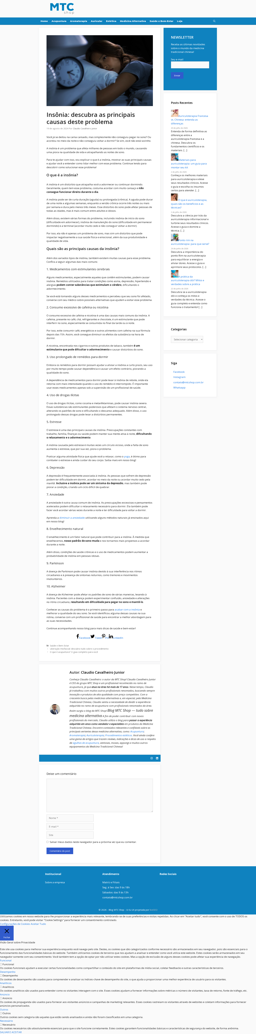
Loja (179, 21)
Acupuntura (59, 21)
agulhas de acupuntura (86, 743)
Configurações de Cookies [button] (15, 924)
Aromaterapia (78, 21)
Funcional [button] (6, 960)
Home (44, 21)
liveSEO (153, 909)
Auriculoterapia (95, 735)
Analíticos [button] (6, 983)
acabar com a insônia (127, 609)
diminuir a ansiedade (72, 517)
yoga (127, 456)
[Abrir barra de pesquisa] (214, 21)
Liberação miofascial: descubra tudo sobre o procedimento (79, 648)
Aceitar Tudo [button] (38, 924)
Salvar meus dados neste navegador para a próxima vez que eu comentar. (93, 842)
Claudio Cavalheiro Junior (103, 672)
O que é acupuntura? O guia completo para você (74, 652)
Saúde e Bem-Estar (161, 21)
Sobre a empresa (55, 882)
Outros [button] (4, 1009)
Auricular (96, 21)
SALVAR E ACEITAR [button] (11, 1032)
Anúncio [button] (5, 994)
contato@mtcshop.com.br (117, 897)
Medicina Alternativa (133, 21)
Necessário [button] (6, 1020)
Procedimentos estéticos (118, 735)
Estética (111, 21)
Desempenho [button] (7, 971)
